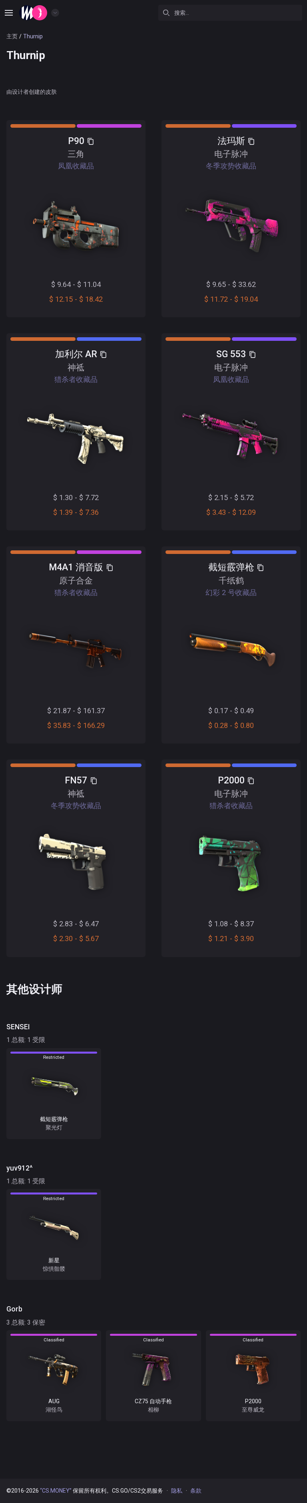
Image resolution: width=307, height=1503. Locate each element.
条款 (195, 1490)
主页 (12, 36)
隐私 (176, 1490)
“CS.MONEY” (56, 1490)
